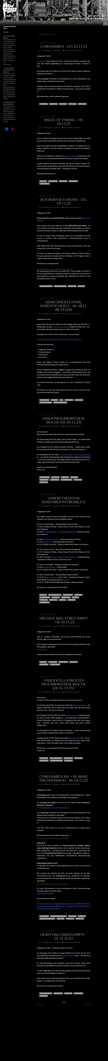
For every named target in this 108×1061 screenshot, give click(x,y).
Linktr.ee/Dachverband (45, 893)
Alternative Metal (46, 286)
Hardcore (63, 104)
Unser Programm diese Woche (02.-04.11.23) (63, 420)
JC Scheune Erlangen (73, 906)
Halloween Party (75, 738)
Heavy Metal (53, 181)
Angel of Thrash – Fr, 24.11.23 (63, 122)
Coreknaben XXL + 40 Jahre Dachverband (74, 454)
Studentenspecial (56, 760)
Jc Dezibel (56, 903)
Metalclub (72, 104)
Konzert (54, 400)
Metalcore (82, 104)
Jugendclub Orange (47, 906)
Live (61, 400)
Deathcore (53, 104)
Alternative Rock (60, 286)
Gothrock (56, 597)
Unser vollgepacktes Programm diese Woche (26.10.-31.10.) (63, 684)
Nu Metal (81, 286)
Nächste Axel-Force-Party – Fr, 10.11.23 (63, 620)
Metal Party (78, 993)
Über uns (89, 23)
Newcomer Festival (60, 402)
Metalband (69, 400)
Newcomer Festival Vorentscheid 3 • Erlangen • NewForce (60, 339)
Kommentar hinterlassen (73, 50)
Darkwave (78, 594)
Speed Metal (73, 181)
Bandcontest (44, 400)
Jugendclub (55, 479)
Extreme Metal (45, 597)
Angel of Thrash (71, 156)
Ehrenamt (65, 477)
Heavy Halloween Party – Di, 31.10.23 (63, 936)
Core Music (43, 104)
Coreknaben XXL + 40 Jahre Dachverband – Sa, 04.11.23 (63, 778)
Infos (98, 23)
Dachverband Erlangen (58, 916)
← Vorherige (39, 1004)
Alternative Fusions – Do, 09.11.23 (63, 201)
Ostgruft (66, 580)
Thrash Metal (44, 183)
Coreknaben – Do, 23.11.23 (63, 46)
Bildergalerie (80, 23)
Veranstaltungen (55, 23)
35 (58, 1004)
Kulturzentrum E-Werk (61, 327)
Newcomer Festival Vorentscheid (63, 557)
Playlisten (68, 23)
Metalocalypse (71, 715)
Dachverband (44, 477)
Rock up (61, 906)
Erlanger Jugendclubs (47, 918)
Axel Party (47, 542)
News (40, 43)
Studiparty (68, 760)
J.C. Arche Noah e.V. (44, 903)
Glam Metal (53, 662)
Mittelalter (44, 760)
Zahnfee (58, 50)
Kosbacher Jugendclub (69, 903)
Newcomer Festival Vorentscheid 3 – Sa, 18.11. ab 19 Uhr (63, 306)
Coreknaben (41, 61)
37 (69, 1004)
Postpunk (72, 600)
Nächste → (88, 1004)
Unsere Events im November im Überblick (63, 500)
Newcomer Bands (45, 402)
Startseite (44, 23)
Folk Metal (43, 758)
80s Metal (43, 181)
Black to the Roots (51, 577)
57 (80, 1004)
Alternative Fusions (52, 539)
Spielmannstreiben (79, 705)
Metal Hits (68, 993)
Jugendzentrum (67, 479)
